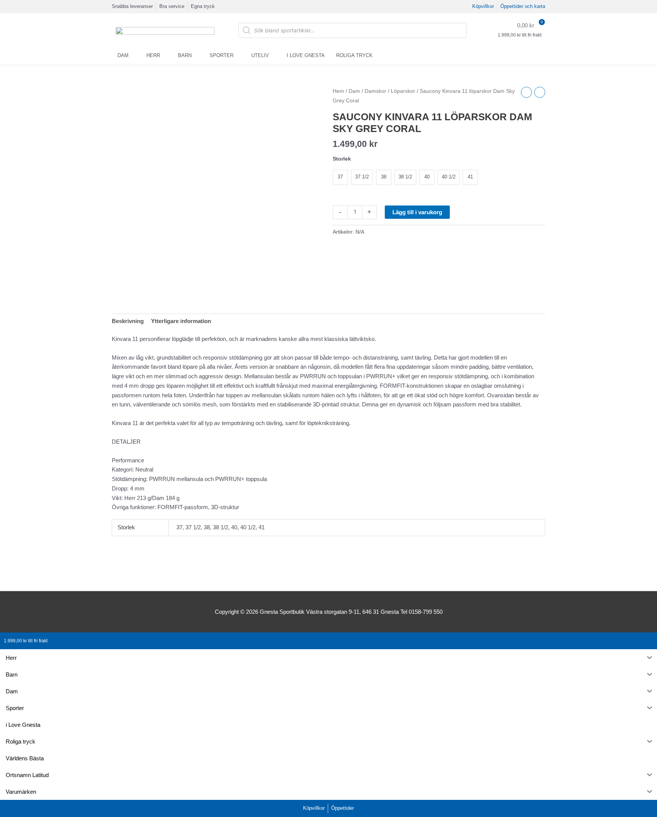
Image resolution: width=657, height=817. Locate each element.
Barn (185, 55)
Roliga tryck (354, 55)
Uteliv (260, 55)
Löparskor (403, 91)
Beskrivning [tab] (128, 321)
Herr (153, 55)
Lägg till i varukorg (417, 212)
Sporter (221, 55)
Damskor (375, 91)
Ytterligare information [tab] (181, 321)
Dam (123, 55)
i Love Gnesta (306, 55)
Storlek (342, 159)
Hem (338, 91)
